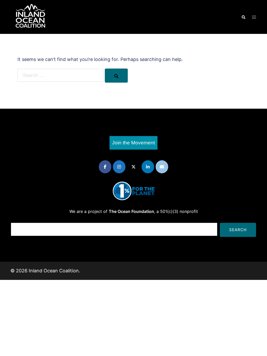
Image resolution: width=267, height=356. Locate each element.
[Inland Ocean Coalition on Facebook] (105, 166)
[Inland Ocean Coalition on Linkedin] (148, 166)
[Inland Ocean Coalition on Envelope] (162, 166)
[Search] (116, 76)
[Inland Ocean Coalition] (30, 16)
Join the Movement (133, 142)
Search (238, 229)
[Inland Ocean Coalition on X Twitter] (133, 166)
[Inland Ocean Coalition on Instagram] (119, 166)
